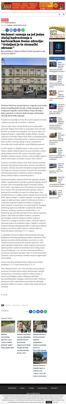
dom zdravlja (7, 305)
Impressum (12, 388)
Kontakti (54, 388)
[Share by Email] (15, 30)
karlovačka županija (16, 305)
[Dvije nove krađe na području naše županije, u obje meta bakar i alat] (53, 165)
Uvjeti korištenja (33, 393)
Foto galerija (5, 311)
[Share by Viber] (19, 30)
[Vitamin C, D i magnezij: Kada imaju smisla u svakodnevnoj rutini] (53, 93)
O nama (31, 388)
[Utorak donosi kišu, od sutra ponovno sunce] (53, 192)
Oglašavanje (42, 388)
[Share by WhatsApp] (23, 30)
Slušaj (22, 388)
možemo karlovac (24, 305)
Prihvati (49, 402)
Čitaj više (55, 402)
